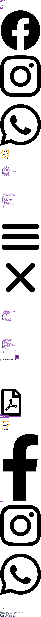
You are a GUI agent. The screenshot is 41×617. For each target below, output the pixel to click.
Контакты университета (6, 175)
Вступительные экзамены (7, 206)
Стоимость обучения (6, 211)
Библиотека (5, 196)
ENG (2, 5)
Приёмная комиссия (6, 202)
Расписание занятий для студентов (8, 189)
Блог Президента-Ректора (7, 165)
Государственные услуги (7, 212)
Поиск (1, 357)
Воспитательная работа (6, 172)
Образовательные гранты (7, 209)
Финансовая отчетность (6, 168)
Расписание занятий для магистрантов (9, 195)
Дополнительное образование (7, 200)
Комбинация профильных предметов (8, 204)
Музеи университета (6, 174)
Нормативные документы (7, 167)
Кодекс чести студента (6, 325)
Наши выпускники (6, 173)
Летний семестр (5, 191)
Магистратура (5, 208)
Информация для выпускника (7, 199)
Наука (2, 177)
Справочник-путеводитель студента (8, 326)
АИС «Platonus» (4, 213)
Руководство (5, 164)
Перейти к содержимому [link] (3, 0)
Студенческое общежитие (7, 190)
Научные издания (5, 182)
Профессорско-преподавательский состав (9, 171)
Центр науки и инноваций (7, 178)
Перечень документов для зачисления (9, 205)
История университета (6, 162)
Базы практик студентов (6, 192)
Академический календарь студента (8, 188)
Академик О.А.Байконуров (7, 163)
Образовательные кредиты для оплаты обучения (10, 210)
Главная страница (4, 161)
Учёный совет (5, 166)
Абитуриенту (3, 201)
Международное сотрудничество (8, 183)
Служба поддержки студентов (7, 193)
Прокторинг (5, 198)
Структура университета (6, 170)
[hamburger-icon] (1, 1)
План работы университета (7, 169)
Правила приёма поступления (7, 203)
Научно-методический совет (7, 179)
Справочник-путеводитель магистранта (9, 194)
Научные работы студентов (7, 180)
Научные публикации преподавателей (9, 181)
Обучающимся (4, 184)
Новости (4, 176)
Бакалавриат (5, 207)
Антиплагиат (5, 197)
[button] (20, 257)
